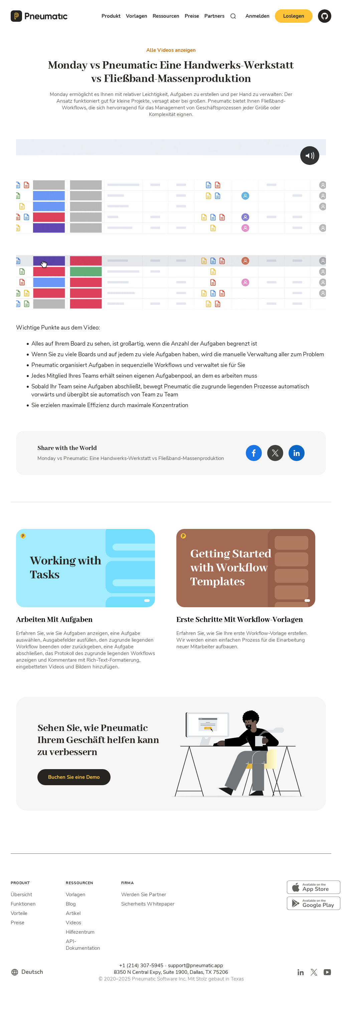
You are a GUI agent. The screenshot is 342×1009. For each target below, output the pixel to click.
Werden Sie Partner (143, 894)
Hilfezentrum (80, 932)
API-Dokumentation (83, 944)
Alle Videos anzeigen (171, 50)
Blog (71, 904)
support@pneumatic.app (195, 965)
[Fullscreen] (319, 307)
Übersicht (21, 894)
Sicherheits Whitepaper (147, 904)
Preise (192, 16)
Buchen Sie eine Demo (74, 777)
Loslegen (293, 16)
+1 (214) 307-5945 (141, 965)
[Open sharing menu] (306, 307)
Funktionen (23, 904)
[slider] (171, 307)
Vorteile (19, 913)
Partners (214, 16)
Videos (73, 922)
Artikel (73, 913)
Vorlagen (76, 894)
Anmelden (257, 16)
